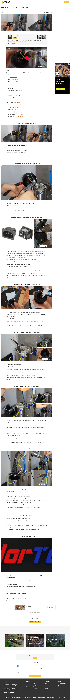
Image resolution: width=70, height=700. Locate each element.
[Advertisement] (62, 78)
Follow (15, 37)
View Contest (50, 607)
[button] (52, 12)
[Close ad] (69, 64)
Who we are (47, 690)
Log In (61, 2)
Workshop (9, 10)
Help (46, 686)
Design (27, 686)
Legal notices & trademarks (60, 697)
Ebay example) (14, 81)
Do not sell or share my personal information (45, 697)
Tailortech (4, 10)
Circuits (27, 683)
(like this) (35, 251)
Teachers (26, 2)
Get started (47, 685)
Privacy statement (25, 697)
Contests (20, 2)
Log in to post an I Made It (35, 621)
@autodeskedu (63, 686)
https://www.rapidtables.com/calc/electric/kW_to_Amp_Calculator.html (23, 262)
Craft (27, 688)
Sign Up (66, 2)
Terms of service (17, 697)
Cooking (34, 683)
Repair (14, 10)
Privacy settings (32, 697)
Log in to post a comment (35, 676)
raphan (20, 665)
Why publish (47, 683)
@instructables (63, 683)
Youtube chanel (10, 589)
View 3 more (43, 246)
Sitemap (46, 688)
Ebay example (14, 77)
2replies (18, 672)
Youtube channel (13, 43)
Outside (34, 686)
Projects (15, 2)
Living (34, 685)
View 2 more (45, 359)
